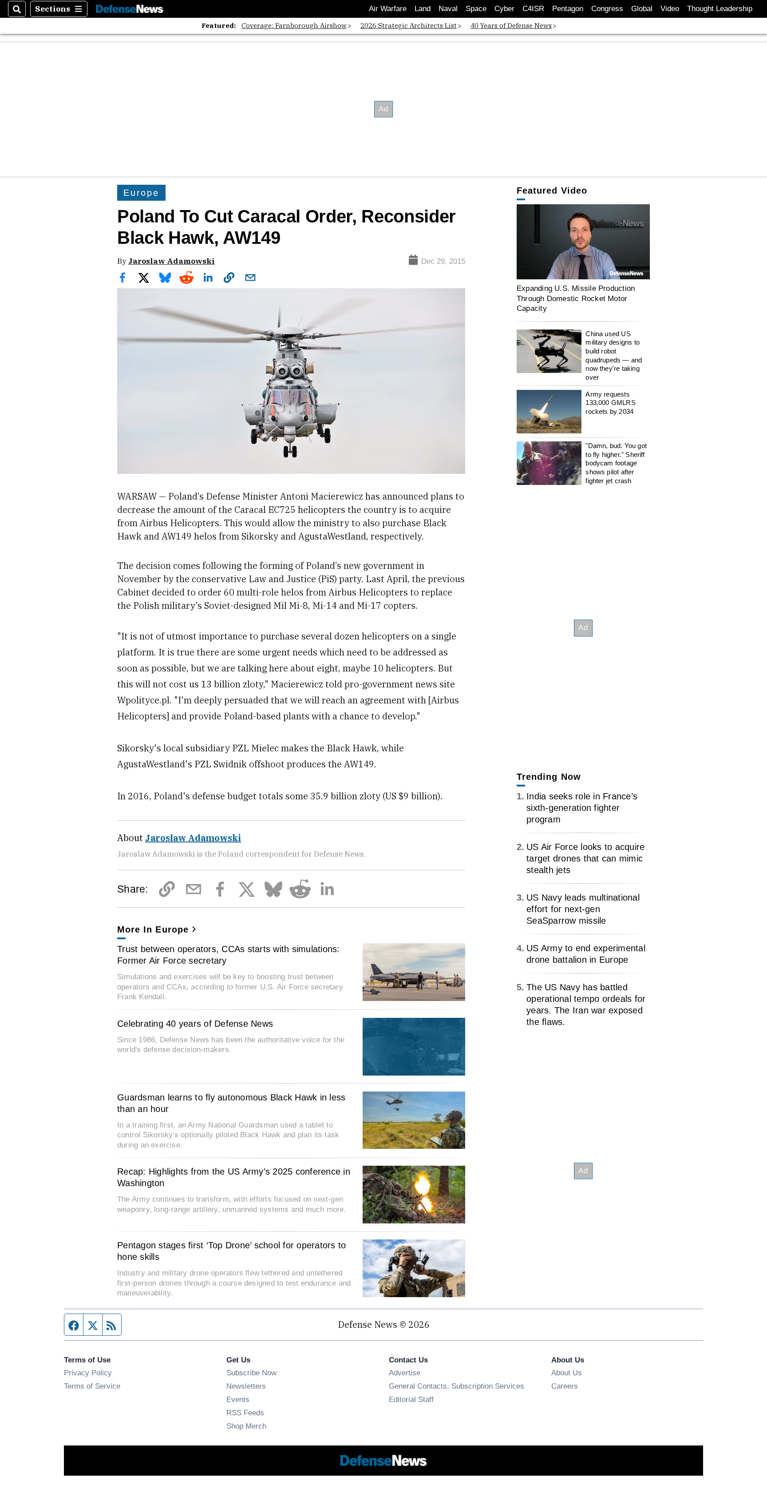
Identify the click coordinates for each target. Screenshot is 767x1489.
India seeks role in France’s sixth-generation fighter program (581, 807)
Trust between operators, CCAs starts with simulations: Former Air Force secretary (228, 954)
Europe (141, 193)
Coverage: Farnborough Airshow (294, 25)
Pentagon (567, 8)
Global (641, 8)
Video (669, 8)
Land (423, 8)
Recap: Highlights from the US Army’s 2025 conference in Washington (233, 1177)
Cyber (504, 8)
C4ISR (533, 8)
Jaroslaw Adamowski (171, 261)
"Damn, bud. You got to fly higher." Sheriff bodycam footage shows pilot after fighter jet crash (616, 463)
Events (237, 1399)
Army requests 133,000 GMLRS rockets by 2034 (610, 402)
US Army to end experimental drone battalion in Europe (585, 954)
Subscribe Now (251, 1372)
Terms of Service (92, 1386)
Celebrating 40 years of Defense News (195, 1023)
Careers (564, 1386)
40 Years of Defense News (511, 25)
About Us (566, 1372)
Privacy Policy (88, 1372)
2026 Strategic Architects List (408, 25)
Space (476, 8)
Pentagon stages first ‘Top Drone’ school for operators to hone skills (231, 1251)
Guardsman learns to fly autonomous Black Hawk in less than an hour (231, 1103)
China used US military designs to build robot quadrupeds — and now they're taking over (613, 355)
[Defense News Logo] (129, 9)
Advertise (404, 1372)
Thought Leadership (719, 8)
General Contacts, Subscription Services (456, 1386)
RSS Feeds (245, 1412)
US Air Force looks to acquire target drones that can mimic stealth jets (585, 858)
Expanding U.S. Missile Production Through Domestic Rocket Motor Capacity (576, 298)
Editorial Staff (411, 1399)
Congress (607, 8)
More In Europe (153, 929)
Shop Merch (246, 1425)
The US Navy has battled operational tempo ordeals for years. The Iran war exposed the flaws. (585, 1004)
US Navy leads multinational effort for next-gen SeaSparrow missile (583, 909)
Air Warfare (388, 8)
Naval (448, 8)
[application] (583, 241)
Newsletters (246, 1386)
